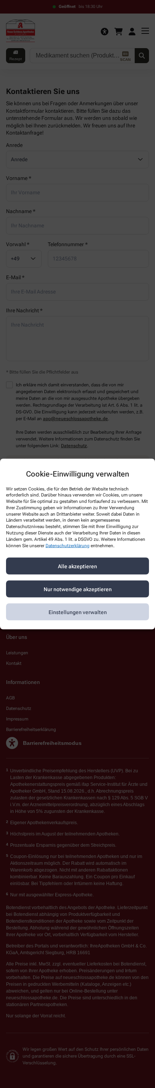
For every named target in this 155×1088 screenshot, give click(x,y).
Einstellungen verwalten (78, 612)
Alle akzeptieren (77, 566)
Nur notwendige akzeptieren (78, 589)
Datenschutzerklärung (68, 545)
